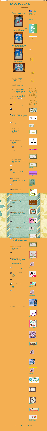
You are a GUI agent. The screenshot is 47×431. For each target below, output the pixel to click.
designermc (13, 272)
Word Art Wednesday (14, 96)
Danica (13, 200)
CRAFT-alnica (13, 77)
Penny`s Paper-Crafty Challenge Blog (16, 89)
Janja (12, 178)
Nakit (31, 92)
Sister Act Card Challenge (15, 95)
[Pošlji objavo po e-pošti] (18, 98)
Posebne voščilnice (32, 96)
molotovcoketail (26, 425)
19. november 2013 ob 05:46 (17, 200)
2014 (31, 60)
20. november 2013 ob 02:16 (19, 246)
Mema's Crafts (14, 246)
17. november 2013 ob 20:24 (23, 122)
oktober (32, 72)
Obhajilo (35, 92)
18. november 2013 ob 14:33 (17, 178)
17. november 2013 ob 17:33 (18, 108)
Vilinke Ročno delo (20, 4)
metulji (36, 90)
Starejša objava (25, 306)
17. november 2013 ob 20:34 (17, 128)
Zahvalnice (30, 103)
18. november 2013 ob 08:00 (16, 153)
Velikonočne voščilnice (32, 100)
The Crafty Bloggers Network (15, 84)
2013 (31, 61)
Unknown (13, 233)
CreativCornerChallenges (15, 85)
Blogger (32, 425)
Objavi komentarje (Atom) (20, 309)
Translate (32, 38)
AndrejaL (13, 140)
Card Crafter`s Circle (14, 86)
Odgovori (13, 106)
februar (32, 81)
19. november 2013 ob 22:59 (18, 233)
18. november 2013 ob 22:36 (17, 189)
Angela (13, 238)
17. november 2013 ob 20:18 (19, 114)
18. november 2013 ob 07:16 (18, 140)
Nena (12, 104)
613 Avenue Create (14, 92)
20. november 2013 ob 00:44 (17, 238)
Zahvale (34, 102)
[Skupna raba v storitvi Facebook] (20, 98)
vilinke (34, 10)
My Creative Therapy (14, 212)
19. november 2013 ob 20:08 (18, 221)
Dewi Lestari (13, 194)
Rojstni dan (34, 97)
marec (32, 80)
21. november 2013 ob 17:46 (16, 267)
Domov (19, 306)
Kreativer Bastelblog (14, 81)
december (32, 62)
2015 (31, 59)
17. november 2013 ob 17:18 (17, 104)
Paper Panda (13, 221)
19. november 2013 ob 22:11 (18, 227)
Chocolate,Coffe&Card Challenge (16, 79)
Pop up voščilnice (32, 94)
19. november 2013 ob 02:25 (19, 194)
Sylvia (13, 169)
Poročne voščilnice (32, 95)
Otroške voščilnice (32, 93)
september (32, 73)
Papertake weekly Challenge (15, 78)
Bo (12, 267)
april (31, 79)
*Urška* (13, 128)
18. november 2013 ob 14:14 (17, 169)
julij (31, 75)
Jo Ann (13, 258)
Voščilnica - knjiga (32, 101)
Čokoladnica (30, 88)
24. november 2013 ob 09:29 (20, 146)
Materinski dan (31, 90)
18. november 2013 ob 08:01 (17, 159)
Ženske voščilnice (33, 104)
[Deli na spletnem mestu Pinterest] (21, 98)
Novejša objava (12, 306)
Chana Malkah (14, 114)
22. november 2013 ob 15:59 (18, 272)
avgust (32, 74)
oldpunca (13, 108)
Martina (13, 189)
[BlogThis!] (19, 98)
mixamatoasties (14, 283)
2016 (31, 58)
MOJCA (13, 159)
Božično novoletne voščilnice (18, 99)
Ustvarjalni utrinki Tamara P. (16, 122)
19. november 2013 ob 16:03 (21, 212)
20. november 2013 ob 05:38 (17, 258)
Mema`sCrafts (13, 91)
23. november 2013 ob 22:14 (19, 283)
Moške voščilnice (34, 91)
